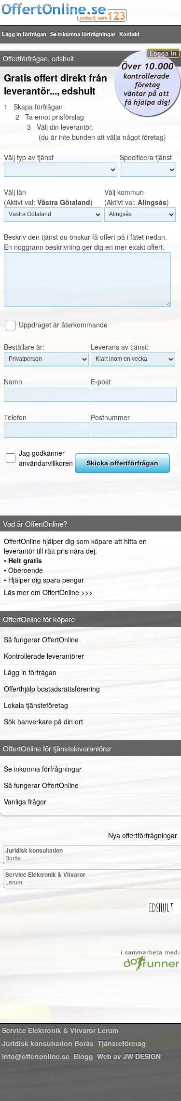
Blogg (83, 1056)
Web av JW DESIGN (129, 1056)
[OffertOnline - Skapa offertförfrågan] (90, 12)
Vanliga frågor (25, 801)
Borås (34, 854)
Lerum (45, 878)
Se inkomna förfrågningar (82, 34)
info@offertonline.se (36, 1056)
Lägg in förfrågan (24, 34)
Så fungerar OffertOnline (41, 639)
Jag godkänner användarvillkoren (46, 458)
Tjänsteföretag (121, 1043)
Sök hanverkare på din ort (43, 721)
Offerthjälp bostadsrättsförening (52, 688)
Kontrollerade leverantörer (44, 656)
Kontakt (129, 34)
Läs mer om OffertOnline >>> (48, 592)
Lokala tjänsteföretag (36, 705)
